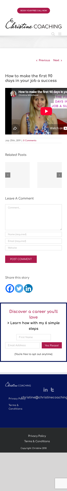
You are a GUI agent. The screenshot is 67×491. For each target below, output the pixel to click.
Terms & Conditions (37, 441)
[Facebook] (9, 288)
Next (56, 60)
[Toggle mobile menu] (60, 34)
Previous (44, 60)
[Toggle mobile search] (53, 34)
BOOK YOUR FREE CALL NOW (33, 11)
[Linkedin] (28, 288)
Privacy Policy (37, 436)
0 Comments (29, 140)
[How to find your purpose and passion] (17, 175)
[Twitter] (19, 288)
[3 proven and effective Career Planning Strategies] (49, 175)
